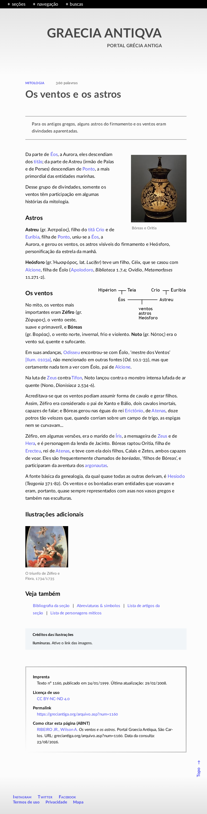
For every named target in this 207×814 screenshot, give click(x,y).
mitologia (34, 82)
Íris (119, 436)
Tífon (76, 378)
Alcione (33, 270)
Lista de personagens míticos (76, 613)
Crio (100, 229)
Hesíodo (176, 476)
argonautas (96, 465)
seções (18, 4)
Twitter (45, 797)
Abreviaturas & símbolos (98, 606)
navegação (47, 4)
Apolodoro (82, 270)
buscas (76, 4)
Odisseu (71, 352)
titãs (38, 161)
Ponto (88, 169)
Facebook (67, 797)
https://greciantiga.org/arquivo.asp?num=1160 (77, 714)
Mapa (78, 802)
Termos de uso (26, 802)
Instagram (22, 797)
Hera (30, 443)
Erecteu (33, 451)
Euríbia (32, 237)
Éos (54, 154)
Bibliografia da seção (51, 606)
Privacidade (56, 802)
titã (91, 229)
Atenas (158, 410)
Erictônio (134, 410)
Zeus (52, 378)
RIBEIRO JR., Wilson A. (57, 730)
